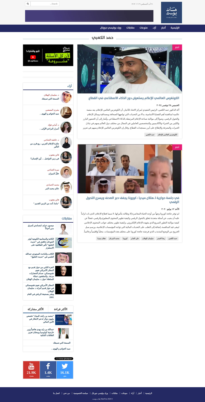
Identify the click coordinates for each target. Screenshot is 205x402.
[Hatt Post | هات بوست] (170, 12)
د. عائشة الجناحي (51, 140)
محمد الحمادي (52, 185)
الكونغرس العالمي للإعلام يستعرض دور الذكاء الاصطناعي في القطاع (134, 98)
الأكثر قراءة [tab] (60, 309)
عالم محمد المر (52, 188)
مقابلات (130, 28)
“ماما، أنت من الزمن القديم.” (46, 203)
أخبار (163, 28)
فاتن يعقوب (54, 155)
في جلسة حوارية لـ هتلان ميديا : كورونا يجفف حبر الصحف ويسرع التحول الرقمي (132, 200)
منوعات (144, 28)
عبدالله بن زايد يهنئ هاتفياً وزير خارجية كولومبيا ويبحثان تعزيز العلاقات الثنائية (40, 332)
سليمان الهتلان (148, 238)
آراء (154, 28)
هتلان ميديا (101, 238)
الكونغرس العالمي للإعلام (167, 135)
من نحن (66, 393)
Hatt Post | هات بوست (99, 399)
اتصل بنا (56, 393)
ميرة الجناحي (53, 170)
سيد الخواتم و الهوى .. (49, 114)
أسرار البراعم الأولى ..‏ (49, 129)
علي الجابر (135, 238)
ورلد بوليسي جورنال (110, 28)
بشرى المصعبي (52, 110)
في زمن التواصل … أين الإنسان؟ (45, 158)
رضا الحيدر (161, 238)
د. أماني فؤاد (53, 125)
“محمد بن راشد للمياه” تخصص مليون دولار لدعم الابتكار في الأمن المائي (40, 319)
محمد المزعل (114, 238)
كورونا (125, 238)
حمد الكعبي (150, 135)
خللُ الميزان (54, 173)
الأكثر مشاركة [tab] (36, 309)
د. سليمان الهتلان (51, 95)
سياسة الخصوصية (80, 393)
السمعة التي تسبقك (50, 99)
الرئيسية (175, 28)
